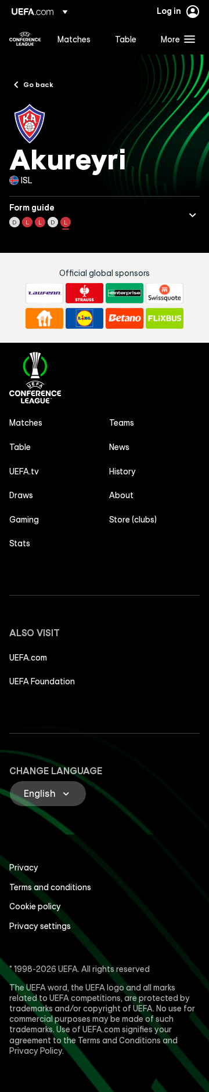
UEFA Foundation (42, 681)
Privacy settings (40, 926)
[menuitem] (76, 39)
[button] (175, 39)
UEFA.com (28, 657)
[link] (74, 39)
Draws (21, 495)
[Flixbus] (164, 318)
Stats (19, 543)
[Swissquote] (164, 293)
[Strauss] (84, 293)
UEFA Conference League (25, 39)
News (119, 447)
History (122, 471)
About (121, 495)
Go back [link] (38, 84)
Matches (25, 422)
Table (20, 447)
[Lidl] (84, 318)
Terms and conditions (50, 887)
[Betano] (124, 318)
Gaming (24, 519)
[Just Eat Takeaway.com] (44, 318)
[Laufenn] (44, 293)
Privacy (23, 867)
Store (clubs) (133, 519)
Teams (121, 422)
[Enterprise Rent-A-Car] (124, 293)
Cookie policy (35, 906)
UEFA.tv (24, 471)
